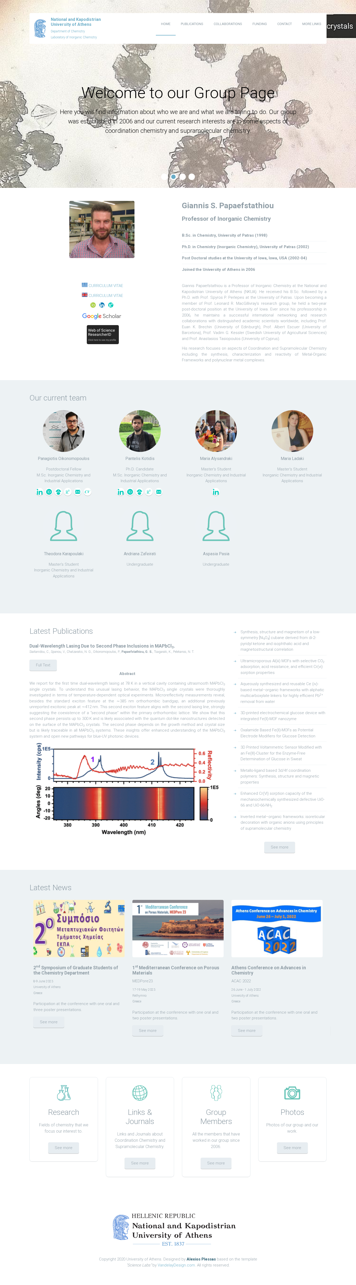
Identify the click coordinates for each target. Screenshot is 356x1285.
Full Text (43, 665)
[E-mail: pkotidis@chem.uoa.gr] (159, 494)
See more (280, 847)
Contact (284, 24)
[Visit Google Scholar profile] (58, 494)
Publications (192, 24)
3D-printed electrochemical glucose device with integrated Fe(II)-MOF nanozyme (283, 715)
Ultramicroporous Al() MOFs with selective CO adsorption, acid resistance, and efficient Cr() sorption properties (282, 667)
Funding (260, 24)
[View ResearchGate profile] (110, 306)
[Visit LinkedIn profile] (40, 494)
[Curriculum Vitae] (87, 494)
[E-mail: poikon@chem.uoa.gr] (78, 494)
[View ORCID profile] (93, 306)
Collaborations (228, 24)
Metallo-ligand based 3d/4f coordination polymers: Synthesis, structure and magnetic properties (280, 776)
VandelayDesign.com (176, 1265)
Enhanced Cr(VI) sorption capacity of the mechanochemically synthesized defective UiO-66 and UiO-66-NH (282, 799)
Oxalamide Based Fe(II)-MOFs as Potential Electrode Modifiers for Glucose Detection (278, 733)
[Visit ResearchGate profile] (68, 494)
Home (165, 24)
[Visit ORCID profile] (49, 494)
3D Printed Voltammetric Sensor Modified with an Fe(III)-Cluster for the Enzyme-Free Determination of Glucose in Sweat (281, 753)
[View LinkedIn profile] (102, 306)
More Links (311, 24)
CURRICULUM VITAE (106, 285)
